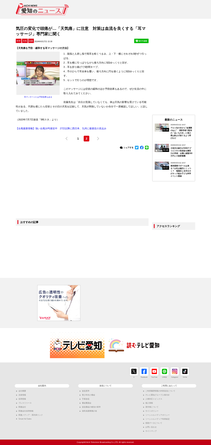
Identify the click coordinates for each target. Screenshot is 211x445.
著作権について (151, 407)
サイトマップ (151, 431)
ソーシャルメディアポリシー (157, 415)
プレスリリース (25, 403)
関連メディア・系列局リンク (31, 415)
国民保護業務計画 (89, 411)
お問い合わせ (151, 427)
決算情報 (22, 395)
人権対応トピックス (153, 399)
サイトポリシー (151, 411)
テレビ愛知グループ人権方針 (157, 395)
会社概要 (22, 391)
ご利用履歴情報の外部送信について (160, 391)
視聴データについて (153, 423)
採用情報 (22, 399)
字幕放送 (85, 399)
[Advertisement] (143, 9)
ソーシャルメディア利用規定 (157, 419)
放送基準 (85, 391)
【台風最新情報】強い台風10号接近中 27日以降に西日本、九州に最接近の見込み (61, 128)
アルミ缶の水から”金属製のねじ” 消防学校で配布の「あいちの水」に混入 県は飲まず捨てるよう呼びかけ (182, 133)
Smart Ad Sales (25, 419)
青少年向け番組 (88, 395)
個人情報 (149, 403)
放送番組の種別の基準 (91, 407)
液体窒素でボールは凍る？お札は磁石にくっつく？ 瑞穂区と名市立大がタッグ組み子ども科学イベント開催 (181, 171)
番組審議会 (86, 403)
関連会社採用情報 (26, 411)
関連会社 (22, 407)
